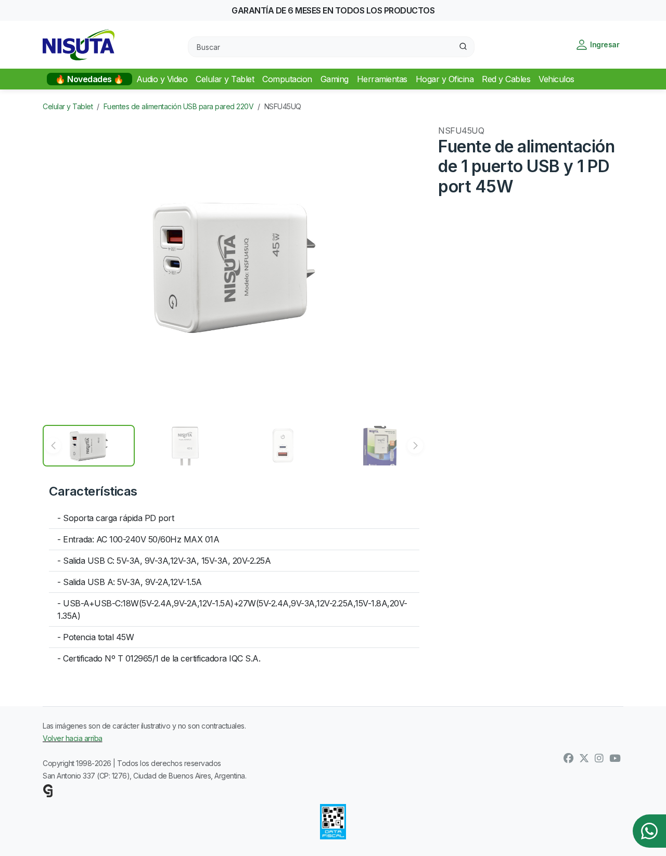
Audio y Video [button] (162, 79)
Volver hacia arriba (73, 738)
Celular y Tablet (68, 106)
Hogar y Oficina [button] (445, 79)
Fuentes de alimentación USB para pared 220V (179, 106)
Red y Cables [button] (506, 79)
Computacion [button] (287, 79)
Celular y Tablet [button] (225, 79)
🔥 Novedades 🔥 (89, 79)
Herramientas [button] (382, 79)
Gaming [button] (335, 79)
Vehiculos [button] (556, 79)
